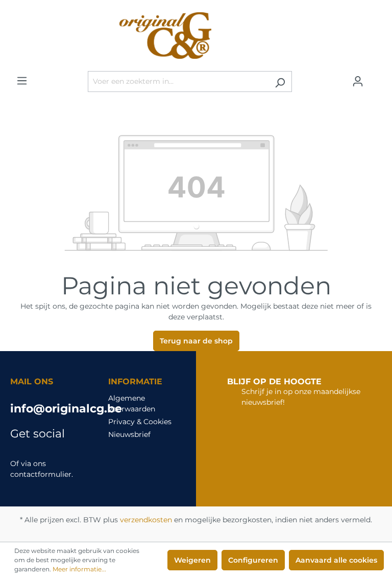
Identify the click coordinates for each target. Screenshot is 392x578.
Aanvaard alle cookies (336, 560)
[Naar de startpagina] (196, 35)
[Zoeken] (280, 81)
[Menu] (22, 80)
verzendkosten (146, 519)
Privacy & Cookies (140, 421)
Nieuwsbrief (129, 434)
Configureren (253, 560)
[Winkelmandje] (376, 78)
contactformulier (40, 474)
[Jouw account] (358, 81)
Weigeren (192, 560)
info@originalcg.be (49, 408)
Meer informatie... (79, 569)
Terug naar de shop (196, 340)
